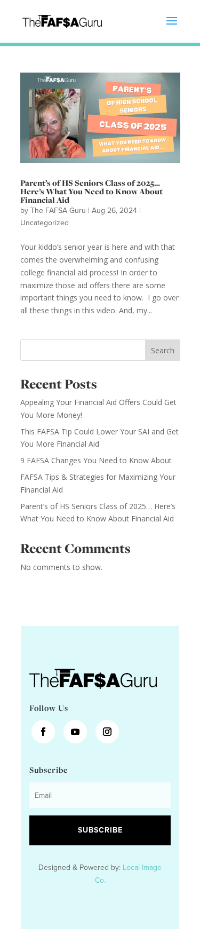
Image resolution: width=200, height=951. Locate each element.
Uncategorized (44, 222)
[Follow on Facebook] (43, 731)
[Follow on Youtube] (75, 731)
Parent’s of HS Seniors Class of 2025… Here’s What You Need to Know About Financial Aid (91, 191)
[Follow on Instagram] (107, 731)
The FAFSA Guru (58, 210)
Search (162, 350)
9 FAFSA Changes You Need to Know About (96, 460)
